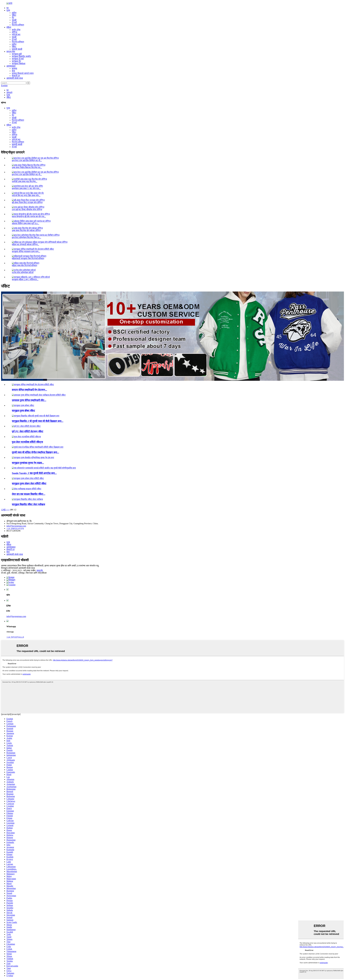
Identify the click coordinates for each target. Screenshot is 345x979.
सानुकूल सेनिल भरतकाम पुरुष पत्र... (26, 251)
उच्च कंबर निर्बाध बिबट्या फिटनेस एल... (27, 167)
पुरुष (8, 10)
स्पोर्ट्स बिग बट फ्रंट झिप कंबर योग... (26, 195)
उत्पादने (9, 92)
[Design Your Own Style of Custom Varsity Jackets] (35, 416)
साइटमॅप (40, 570)
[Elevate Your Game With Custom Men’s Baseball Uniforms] (33, 457)
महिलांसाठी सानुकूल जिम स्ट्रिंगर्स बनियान (28, 258)
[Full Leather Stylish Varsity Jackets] (26, 437)
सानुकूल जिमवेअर (18, 63)
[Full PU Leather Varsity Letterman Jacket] (26, 426)
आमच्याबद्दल (10, 66)
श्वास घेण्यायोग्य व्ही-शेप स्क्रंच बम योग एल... (29, 216)
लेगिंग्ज (14, 32)
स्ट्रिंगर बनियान (18, 25)
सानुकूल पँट (16, 61)
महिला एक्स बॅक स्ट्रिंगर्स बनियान (24, 265)
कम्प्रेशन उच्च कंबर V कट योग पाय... (26, 188)
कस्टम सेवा (10, 51)
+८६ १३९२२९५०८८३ (15, 637)
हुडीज (14, 13)
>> (8, 509)
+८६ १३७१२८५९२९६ (15, 528)
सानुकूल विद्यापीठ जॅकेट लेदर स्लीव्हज (28, 504)
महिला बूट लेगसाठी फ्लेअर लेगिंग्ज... (25, 244)
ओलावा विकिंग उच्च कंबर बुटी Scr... (25, 223)
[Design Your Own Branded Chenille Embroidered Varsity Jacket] (37, 447)
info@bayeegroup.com (16, 526)
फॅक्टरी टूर (16, 76)
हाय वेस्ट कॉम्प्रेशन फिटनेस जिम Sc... (26, 237)
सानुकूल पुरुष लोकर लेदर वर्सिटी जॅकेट (29, 483)
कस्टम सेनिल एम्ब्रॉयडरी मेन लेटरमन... (29, 389)
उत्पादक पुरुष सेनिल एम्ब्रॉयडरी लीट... (29, 400)
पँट (13, 17)
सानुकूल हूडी (17, 54)
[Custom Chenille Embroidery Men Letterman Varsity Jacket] (33, 384)
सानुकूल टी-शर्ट (18, 59)
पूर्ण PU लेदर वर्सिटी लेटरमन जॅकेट (27, 431)
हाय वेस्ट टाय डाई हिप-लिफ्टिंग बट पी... (27, 160)
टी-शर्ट (14, 22)
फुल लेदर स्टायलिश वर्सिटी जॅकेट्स (27, 442)
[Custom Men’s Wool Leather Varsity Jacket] (28, 478)
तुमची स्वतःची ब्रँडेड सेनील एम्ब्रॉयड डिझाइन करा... (35, 452)
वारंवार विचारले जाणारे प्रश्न (23, 73)
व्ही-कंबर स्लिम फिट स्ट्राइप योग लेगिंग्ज (27, 202)
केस (13, 71)
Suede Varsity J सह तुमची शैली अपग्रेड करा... (34, 473)
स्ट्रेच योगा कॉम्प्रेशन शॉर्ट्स (22, 272)
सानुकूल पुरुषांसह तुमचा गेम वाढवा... (28, 462)
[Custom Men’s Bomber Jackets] (23, 405)
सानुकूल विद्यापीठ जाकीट (21, 56)
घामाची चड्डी (17, 49)
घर (7, 8)
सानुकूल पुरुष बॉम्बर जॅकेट (23, 410)
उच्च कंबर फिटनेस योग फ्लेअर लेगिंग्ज (26, 230)
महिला (8, 27)
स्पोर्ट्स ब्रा (16, 34)
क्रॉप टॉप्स (16, 30)
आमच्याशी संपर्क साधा (14, 78)
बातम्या (14, 68)
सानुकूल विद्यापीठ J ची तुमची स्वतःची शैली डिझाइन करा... (37, 421)
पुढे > (5, 509)
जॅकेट (14, 15)
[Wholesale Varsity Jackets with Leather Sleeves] (26, 489)
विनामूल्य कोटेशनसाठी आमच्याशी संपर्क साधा (18, 568)
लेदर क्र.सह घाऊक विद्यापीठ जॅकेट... (28, 494)
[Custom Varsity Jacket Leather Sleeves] (27, 499)
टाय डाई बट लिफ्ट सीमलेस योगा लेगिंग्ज (27, 209)
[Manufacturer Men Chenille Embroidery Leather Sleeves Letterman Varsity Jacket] (39, 395)
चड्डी (14, 20)
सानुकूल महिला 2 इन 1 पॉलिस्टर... (25, 279)
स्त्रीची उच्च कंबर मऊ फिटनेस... (24, 181)
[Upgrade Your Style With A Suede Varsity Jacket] (44, 468)
